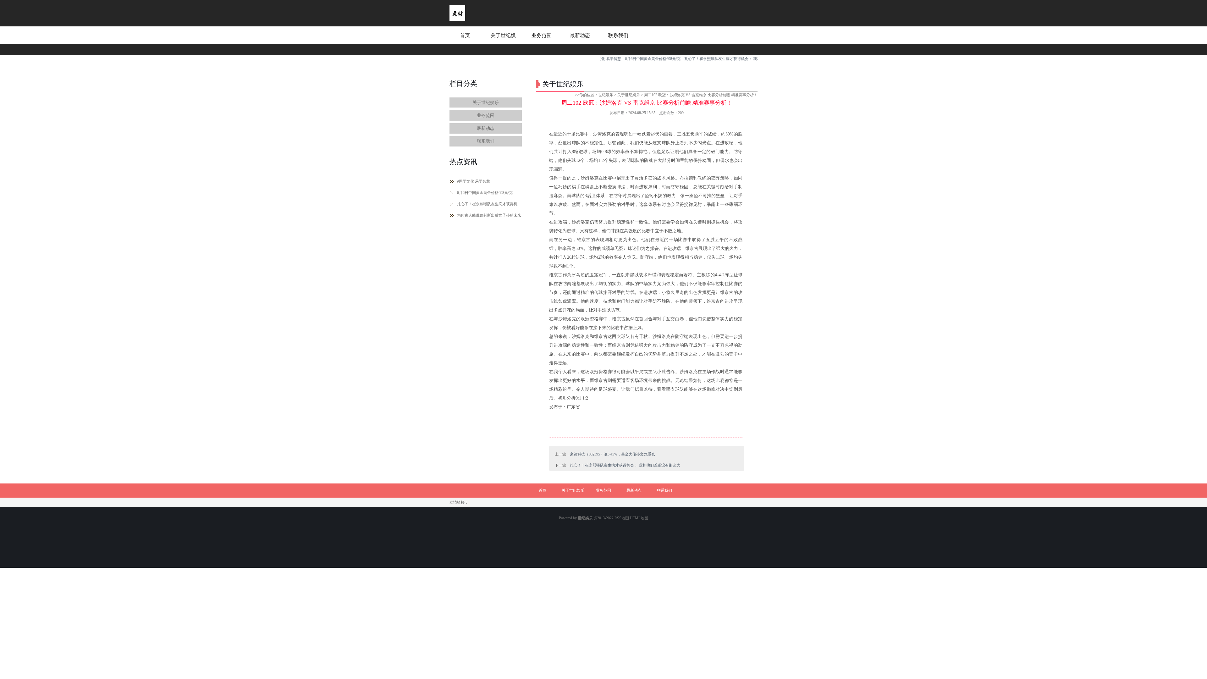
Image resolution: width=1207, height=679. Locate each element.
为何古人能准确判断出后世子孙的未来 (489, 215)
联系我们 (618, 35)
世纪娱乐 (605, 95)
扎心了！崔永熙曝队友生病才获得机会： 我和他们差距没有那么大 (489, 204)
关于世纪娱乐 (503, 41)
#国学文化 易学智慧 (473, 181)
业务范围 (542, 35)
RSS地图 (622, 518)
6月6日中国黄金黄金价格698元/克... (634, 59)
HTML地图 (639, 518)
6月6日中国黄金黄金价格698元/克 (485, 192)
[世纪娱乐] (457, 20)
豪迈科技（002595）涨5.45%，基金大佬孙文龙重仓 (612, 454)
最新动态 (580, 35)
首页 (465, 35)
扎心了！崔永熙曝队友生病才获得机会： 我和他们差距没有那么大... (721, 59)
